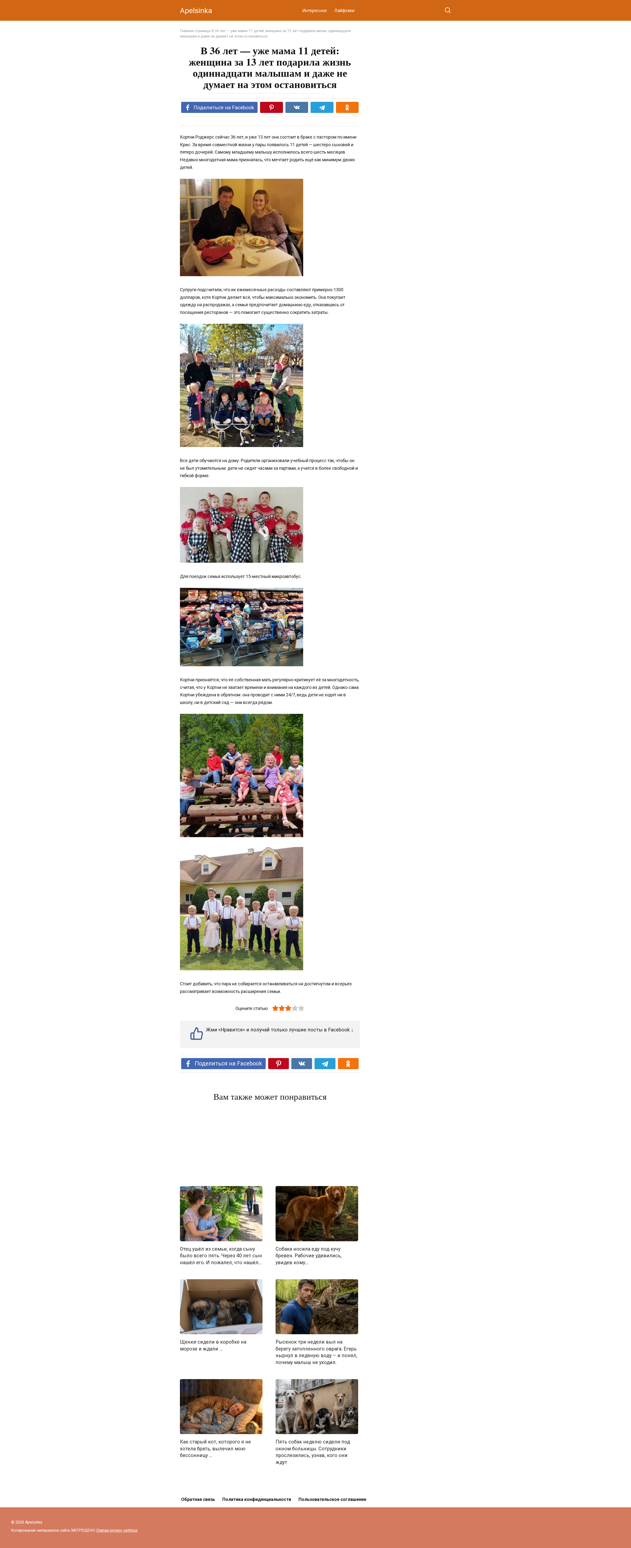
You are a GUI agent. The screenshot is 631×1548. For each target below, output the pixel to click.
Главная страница (195, 31)
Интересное (314, 10)
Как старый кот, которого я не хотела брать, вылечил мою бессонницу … (215, 1448)
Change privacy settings (117, 1530)
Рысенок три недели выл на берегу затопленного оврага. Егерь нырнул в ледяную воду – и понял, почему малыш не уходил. (316, 1352)
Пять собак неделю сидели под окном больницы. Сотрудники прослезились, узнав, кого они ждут (313, 1452)
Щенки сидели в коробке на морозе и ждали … (213, 1345)
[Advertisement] (270, 1144)
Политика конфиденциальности (256, 1499)
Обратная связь (198, 1499)
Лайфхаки (344, 10)
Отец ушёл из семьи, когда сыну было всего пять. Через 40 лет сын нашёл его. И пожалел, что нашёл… (221, 1255)
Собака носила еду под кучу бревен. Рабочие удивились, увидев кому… (309, 1255)
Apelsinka (196, 10)
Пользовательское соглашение (332, 1499)
